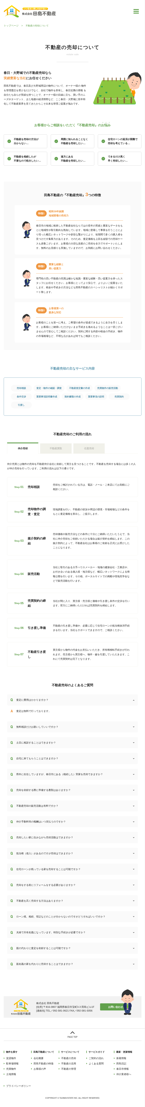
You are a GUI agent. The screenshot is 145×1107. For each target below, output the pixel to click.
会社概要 (39, 1058)
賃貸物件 (11, 1058)
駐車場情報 (12, 1063)
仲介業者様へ (123, 1074)
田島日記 (121, 1063)
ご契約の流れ (96, 1058)
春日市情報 (122, 1068)
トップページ (11, 25)
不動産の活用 (68, 1063)
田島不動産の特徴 (43, 1063)
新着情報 (121, 1058)
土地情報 (11, 1074)
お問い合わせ (115, 1006)
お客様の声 (40, 1068)
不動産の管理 (68, 1068)
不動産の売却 (68, 1058)
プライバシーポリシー (18, 1085)
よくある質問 (96, 1063)
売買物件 (11, 1068)
